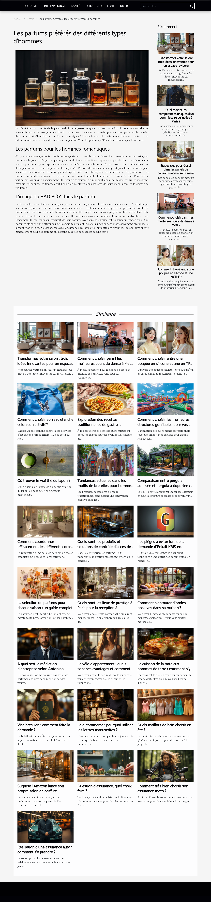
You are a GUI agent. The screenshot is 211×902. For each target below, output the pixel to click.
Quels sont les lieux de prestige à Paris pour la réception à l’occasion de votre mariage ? (104, 608)
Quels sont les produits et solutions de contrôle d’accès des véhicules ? (105, 547)
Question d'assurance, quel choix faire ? (104, 788)
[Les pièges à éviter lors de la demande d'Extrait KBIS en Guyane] (165, 521)
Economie (31, 6)
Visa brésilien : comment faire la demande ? (43, 727)
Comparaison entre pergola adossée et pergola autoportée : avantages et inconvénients (163, 486)
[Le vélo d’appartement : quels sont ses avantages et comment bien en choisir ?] (105, 643)
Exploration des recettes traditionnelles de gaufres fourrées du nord (98, 425)
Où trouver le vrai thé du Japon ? (43, 481)
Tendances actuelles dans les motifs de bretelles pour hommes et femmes (105, 486)
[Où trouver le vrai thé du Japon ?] (45, 460)
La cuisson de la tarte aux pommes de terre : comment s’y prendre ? (163, 669)
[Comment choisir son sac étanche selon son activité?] (45, 399)
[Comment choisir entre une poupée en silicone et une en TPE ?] (175, 255)
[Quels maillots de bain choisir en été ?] (165, 704)
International (54, 6)
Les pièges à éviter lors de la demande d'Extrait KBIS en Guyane (160, 547)
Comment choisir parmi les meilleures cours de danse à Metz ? (176, 221)
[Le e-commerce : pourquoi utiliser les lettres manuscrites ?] (105, 704)
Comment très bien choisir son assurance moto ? (162, 788)
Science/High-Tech (100, 6)
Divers (124, 6)
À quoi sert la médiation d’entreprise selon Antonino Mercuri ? (40, 669)
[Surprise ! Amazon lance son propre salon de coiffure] (45, 765)
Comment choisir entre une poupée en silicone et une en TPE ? (176, 273)
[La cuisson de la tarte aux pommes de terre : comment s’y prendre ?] (165, 643)
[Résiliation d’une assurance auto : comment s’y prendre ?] (45, 826)
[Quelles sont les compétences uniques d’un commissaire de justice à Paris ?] (175, 95)
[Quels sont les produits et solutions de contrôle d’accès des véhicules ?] (105, 521)
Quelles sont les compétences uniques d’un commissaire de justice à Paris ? (176, 115)
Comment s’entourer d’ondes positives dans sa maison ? (161, 605)
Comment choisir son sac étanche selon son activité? (45, 422)
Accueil (18, 19)
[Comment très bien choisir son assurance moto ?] (165, 765)
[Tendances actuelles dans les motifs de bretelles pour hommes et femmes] (105, 460)
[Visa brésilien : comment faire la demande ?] (45, 704)
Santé (75, 6)
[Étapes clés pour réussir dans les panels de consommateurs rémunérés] (175, 151)
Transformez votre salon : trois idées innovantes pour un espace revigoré (176, 62)
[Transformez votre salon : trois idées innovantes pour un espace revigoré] (175, 43)
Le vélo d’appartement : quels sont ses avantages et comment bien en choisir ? (103, 669)
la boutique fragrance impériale (102, 160)
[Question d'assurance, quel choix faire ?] (105, 765)
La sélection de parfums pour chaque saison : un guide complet (45, 605)
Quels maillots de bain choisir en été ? (164, 727)
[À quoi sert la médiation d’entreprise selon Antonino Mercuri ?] (45, 643)
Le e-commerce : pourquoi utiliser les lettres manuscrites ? (105, 727)
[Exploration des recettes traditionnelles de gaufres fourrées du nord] (105, 399)
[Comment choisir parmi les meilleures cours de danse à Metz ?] (175, 203)
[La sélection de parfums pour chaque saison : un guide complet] (45, 582)
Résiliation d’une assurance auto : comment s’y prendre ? (44, 849)
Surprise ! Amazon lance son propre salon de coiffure (40, 788)
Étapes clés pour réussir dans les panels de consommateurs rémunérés (176, 169)
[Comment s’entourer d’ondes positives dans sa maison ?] (165, 582)
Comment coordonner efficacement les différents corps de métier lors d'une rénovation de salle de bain (44, 549)
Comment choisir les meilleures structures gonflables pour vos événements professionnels (163, 425)
